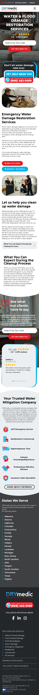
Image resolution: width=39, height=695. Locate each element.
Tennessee (9, 572)
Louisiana (9, 549)
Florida (7, 533)
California (9, 523)
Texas (7, 576)
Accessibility (21, 686)
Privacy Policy (8, 688)
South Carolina (11, 569)
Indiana (8, 543)
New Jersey (10, 556)
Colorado (8, 526)
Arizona (8, 520)
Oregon (8, 566)
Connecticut (10, 530)
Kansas (7, 546)
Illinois (7, 539)
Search (32, 2)
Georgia (8, 536)
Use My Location (21, 2)
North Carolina (11, 559)
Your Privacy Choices (16, 690)
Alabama (8, 516)
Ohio (6, 563)
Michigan (8, 553)
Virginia (8, 579)
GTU (11, 692)
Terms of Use (8, 686)
